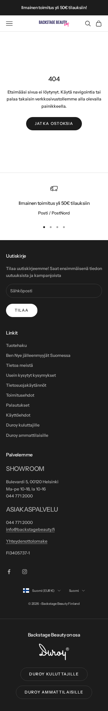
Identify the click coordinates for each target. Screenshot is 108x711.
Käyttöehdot (18, 415)
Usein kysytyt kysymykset (31, 375)
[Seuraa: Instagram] (25, 572)
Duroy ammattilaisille (27, 435)
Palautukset (17, 405)
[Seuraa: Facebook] (9, 572)
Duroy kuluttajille (23, 425)
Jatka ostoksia (54, 123)
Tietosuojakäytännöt (26, 385)
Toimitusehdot (20, 395)
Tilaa (22, 310)
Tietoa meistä (19, 365)
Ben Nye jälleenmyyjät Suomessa (38, 355)
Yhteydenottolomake (26, 541)
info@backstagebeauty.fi (30, 529)
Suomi (74, 591)
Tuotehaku (16, 345)
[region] (54, 201)
